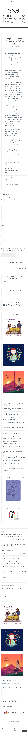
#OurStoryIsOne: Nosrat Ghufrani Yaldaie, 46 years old (13, 592)
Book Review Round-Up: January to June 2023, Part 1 (13, 581)
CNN (6, 184)
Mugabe (6, 186)
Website (3, 240)
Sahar (6, 179)
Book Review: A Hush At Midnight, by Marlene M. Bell (13, 553)
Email (3, 233)
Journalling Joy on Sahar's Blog (14, 17)
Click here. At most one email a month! (12, 293)
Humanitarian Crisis (12, 184)
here (6, 164)
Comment (4, 203)
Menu (15, 1)
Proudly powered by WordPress (9, 728)
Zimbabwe (10, 186)
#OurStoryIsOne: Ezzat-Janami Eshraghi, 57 (13, 460)
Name (3, 225)
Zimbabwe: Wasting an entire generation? (13, 261)
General (14, 35)
